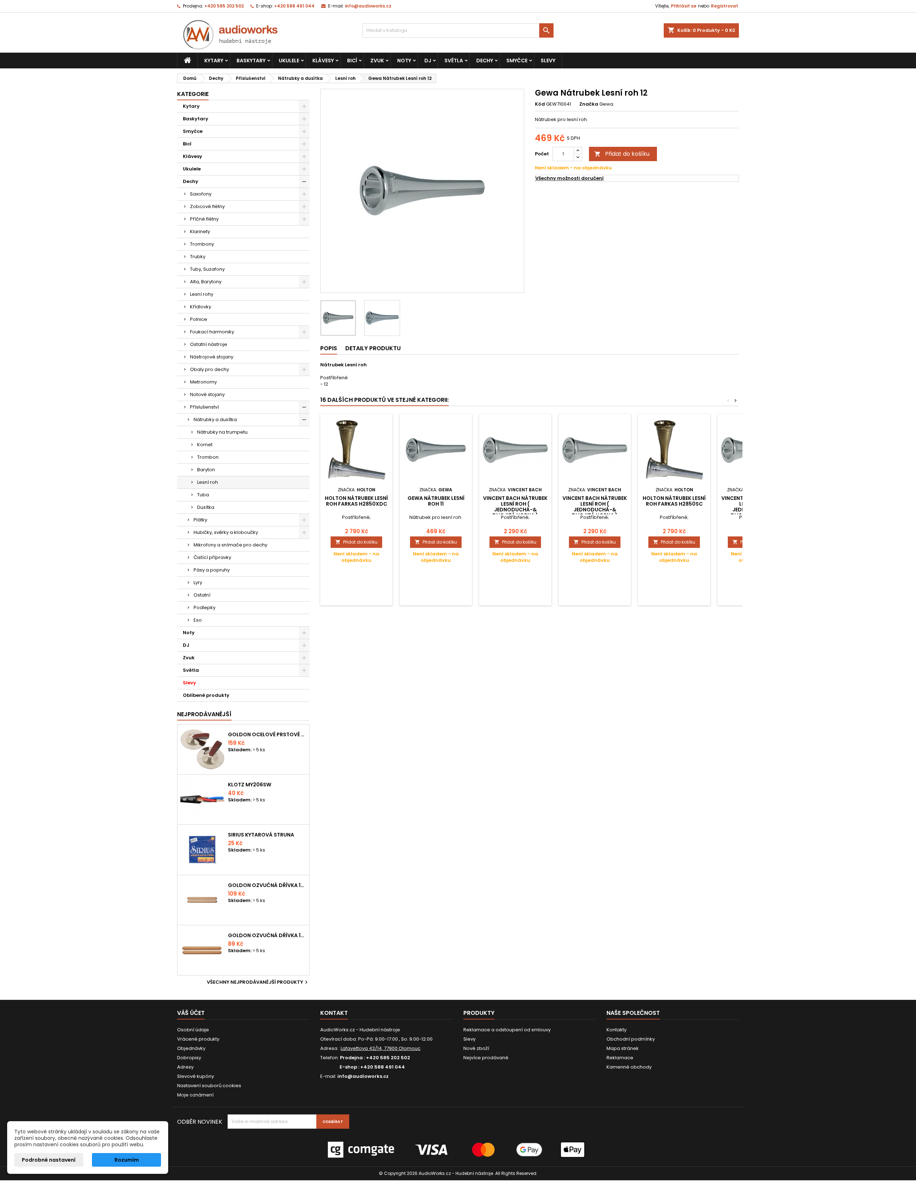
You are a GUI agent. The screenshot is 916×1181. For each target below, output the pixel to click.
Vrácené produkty (198, 1039)
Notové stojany (207, 394)
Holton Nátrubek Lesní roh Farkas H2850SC (674, 501)
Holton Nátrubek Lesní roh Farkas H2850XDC (356, 501)
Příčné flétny (204, 219)
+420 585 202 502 (224, 6)
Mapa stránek (622, 1048)
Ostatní (202, 595)
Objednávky (191, 1048)
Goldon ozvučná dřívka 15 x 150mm (267, 935)
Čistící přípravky (212, 557)
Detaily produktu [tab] (373, 348)
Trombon (208, 457)
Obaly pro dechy (209, 369)
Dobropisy (189, 1057)
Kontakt (334, 1013)
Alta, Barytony (205, 281)
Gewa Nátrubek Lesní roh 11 (436, 501)
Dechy (484, 60)
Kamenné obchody (629, 1067)
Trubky (197, 256)
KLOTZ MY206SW (249, 784)
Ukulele (289, 60)
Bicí (352, 60)
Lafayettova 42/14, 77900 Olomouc (380, 1048)
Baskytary (251, 60)
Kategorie (193, 94)
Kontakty (616, 1029)
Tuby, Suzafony (207, 269)
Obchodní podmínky (630, 1039)
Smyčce (516, 60)
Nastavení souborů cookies (209, 1085)
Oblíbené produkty (206, 695)
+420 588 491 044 (294, 6)
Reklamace (619, 1057)
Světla (453, 60)
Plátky (200, 519)
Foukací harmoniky (212, 331)
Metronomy (203, 382)
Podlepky (204, 607)
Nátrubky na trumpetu (222, 432)
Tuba (203, 494)
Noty (404, 60)
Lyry (198, 582)
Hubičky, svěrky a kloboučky (226, 532)
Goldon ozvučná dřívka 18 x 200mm (267, 885)
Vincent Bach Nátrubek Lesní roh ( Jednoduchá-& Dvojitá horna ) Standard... (515, 510)
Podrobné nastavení (48, 1159)
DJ (427, 60)
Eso (198, 620)
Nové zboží (476, 1048)
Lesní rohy (201, 294)
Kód (540, 104)
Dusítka (205, 507)
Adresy (185, 1067)
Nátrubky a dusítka (215, 419)
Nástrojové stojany (211, 356)
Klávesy (323, 60)
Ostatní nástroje (208, 344)
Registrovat (724, 6)
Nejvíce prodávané (485, 1057)
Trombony (202, 244)
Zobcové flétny (207, 206)
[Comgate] (458, 1149)
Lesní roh (207, 482)
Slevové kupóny (195, 1076)
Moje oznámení (195, 1094)
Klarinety (200, 231)
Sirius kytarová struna (261, 835)
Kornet (205, 444)
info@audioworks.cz (368, 6)
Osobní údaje (193, 1029)
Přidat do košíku (621, 154)
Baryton (206, 469)
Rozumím (126, 1159)
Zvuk (377, 60)
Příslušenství (204, 407)
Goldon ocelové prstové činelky (267, 734)
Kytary (213, 60)
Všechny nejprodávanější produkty (258, 982)
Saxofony (200, 194)
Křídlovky (200, 306)
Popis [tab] (328, 348)
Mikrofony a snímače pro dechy (230, 544)
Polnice (198, 319)
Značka (588, 104)
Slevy (548, 60)
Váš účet (191, 1013)
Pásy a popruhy (212, 570)
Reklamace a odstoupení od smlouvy (507, 1029)
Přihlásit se (683, 6)
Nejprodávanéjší (204, 714)
